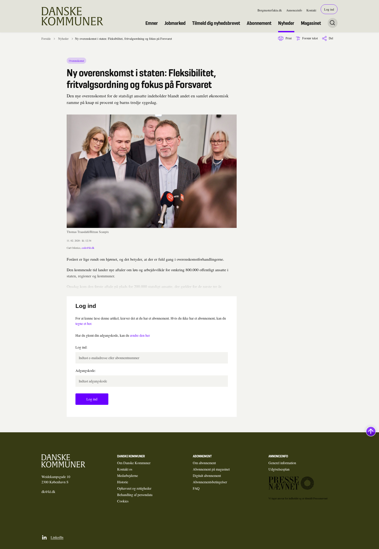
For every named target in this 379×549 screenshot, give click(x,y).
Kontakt (311, 10)
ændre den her (140, 335)
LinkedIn (57, 537)
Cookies (123, 501)
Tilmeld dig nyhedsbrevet (216, 23)
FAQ (196, 488)
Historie (122, 482)
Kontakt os (124, 469)
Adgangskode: (85, 370)
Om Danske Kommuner (133, 462)
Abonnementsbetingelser (210, 482)
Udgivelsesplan (279, 469)
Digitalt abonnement (207, 475)
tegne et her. (83, 323)
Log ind (329, 9)
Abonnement (259, 23)
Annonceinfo (294, 10)
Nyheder (286, 23)
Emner (151, 23)
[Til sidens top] (371, 431)
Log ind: (81, 347)
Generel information (282, 462)
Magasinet (311, 23)
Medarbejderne (127, 475)
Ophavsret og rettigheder (134, 488)
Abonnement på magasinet (211, 469)
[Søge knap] (333, 23)
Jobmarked (175, 23)
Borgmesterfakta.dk (269, 10)
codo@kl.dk (88, 247)
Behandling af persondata (134, 494)
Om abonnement (204, 462)
